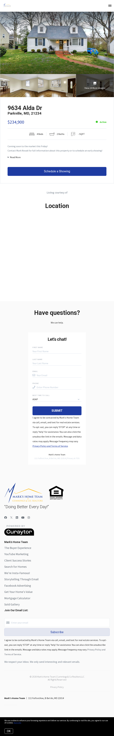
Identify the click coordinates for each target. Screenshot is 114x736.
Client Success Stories (17, 560)
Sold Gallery (12, 604)
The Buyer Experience (17, 548)
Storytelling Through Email (21, 579)
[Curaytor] (19, 534)
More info (17, 722)
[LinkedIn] (17, 517)
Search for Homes (15, 566)
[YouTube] (22, 517)
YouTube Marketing (16, 554)
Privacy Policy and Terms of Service (50, 446)
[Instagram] (29, 517)
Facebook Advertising (17, 585)
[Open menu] (109, 5)
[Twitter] (11, 517)
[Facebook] (5, 517)
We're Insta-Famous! (17, 573)
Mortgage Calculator (17, 598)
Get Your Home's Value (18, 592)
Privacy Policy (57, 687)
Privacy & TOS (73, 458)
